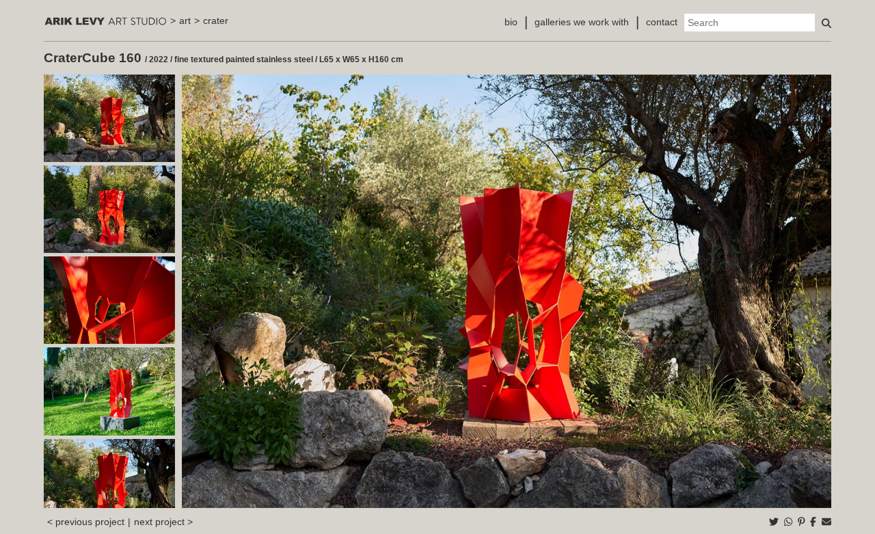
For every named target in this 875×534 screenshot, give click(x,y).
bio (510, 21)
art (185, 20)
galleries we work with (582, 21)
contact (661, 21)
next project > (163, 521)
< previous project (85, 521)
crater (215, 20)
